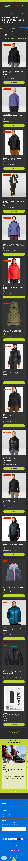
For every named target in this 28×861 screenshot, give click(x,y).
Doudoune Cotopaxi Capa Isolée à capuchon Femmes (13, 672)
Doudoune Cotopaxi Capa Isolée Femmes (12, 629)
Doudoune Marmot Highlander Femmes (12, 373)
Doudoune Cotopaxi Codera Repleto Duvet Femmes (13, 202)
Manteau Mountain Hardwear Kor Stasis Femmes (12, 502)
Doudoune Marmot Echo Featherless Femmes (13, 416)
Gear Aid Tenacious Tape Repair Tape (12, 715)
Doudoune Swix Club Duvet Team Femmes (13, 287)
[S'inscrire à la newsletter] (24, 829)
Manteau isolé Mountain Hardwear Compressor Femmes (13, 545)
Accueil (3, 13)
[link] (22, 5)
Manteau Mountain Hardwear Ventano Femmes (11, 459)
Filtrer (3, 34)
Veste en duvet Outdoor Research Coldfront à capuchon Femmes (13, 330)
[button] (2, 5)
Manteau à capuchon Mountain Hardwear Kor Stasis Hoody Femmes (13, 245)
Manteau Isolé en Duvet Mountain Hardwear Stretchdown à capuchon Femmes (13, 72)
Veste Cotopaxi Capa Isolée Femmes (13, 587)
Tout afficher (14, 791)
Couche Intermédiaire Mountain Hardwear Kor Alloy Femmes (12, 116)
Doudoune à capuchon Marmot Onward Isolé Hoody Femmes (12, 159)
